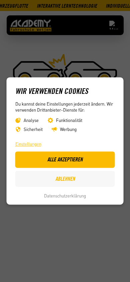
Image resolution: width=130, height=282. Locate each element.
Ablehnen (65, 178)
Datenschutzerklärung (65, 195)
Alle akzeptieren (65, 159)
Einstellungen (28, 144)
